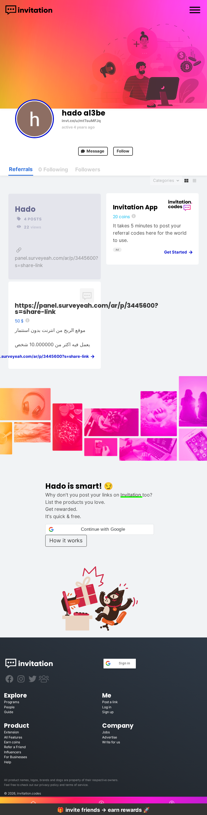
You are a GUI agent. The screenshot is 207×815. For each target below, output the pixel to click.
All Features (13, 737)
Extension (11, 732)
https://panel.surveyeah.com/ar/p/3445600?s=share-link (86, 308)
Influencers (12, 752)
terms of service (76, 785)
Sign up (107, 712)
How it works (65, 540)
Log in (106, 707)
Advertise (109, 737)
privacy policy (49, 785)
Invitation (131, 495)
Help (7, 762)
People (9, 707)
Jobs (106, 732)
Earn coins (12, 742)
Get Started (176, 252)
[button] (99, 529)
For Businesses (15, 757)
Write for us (111, 742)
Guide (8, 712)
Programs (11, 702)
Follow (123, 151)
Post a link (110, 702)
